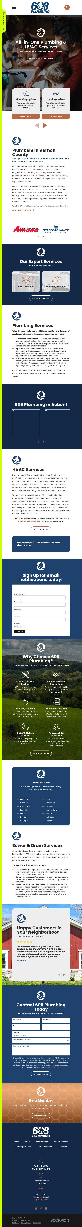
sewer (63, 178)
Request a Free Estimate (41, 58)
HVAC (24, 181)
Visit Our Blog (41, 529)
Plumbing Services (23, 1146)
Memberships (41, 1115)
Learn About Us (41, 753)
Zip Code (17, 616)
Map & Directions (41, 1199)
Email (44, 1026)
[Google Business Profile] (36, 1208)
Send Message (41, 1074)
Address (16, 1033)
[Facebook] (41, 1208)
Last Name (18, 610)
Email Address (19, 594)
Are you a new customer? (22, 1040)
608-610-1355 (41, 1169)
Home (16, 1141)
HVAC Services (45, 1146)
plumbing (56, 178)
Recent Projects (61, 1141)
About (27, 1141)
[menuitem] (15, 1223)
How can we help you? (21, 1046)
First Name (18, 602)
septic (15, 181)
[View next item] (45, 126)
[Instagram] (46, 1208)
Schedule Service (41, 298)
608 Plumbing (62, 175)
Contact (63, 1146)
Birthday (17, 623)
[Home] (40, 7)
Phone (15, 1026)
